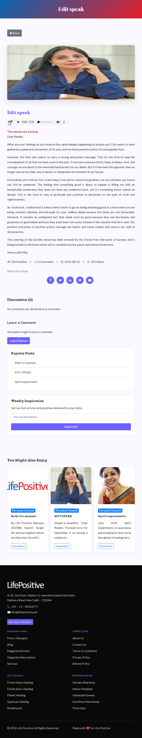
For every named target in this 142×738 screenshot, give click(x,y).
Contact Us (79, 644)
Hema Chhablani (82, 689)
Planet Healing (16, 695)
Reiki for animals (25, 362)
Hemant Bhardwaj (83, 682)
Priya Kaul (78, 708)
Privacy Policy (81, 657)
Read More (19, 546)
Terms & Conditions (84, 651)
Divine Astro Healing (20, 689)
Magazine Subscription (21, 657)
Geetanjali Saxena (83, 695)
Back (15, 33)
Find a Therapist (17, 638)
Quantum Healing (18, 701)
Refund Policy (81, 663)
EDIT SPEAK (23, 372)
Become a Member (20, 622)
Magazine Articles (18, 651)
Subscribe (71, 427)
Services (12, 663)
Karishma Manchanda (85, 701)
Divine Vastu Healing (20, 682)
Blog (10, 644)
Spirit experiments (26, 381)
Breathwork (14, 708)
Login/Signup (18, 341)
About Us (78, 638)
